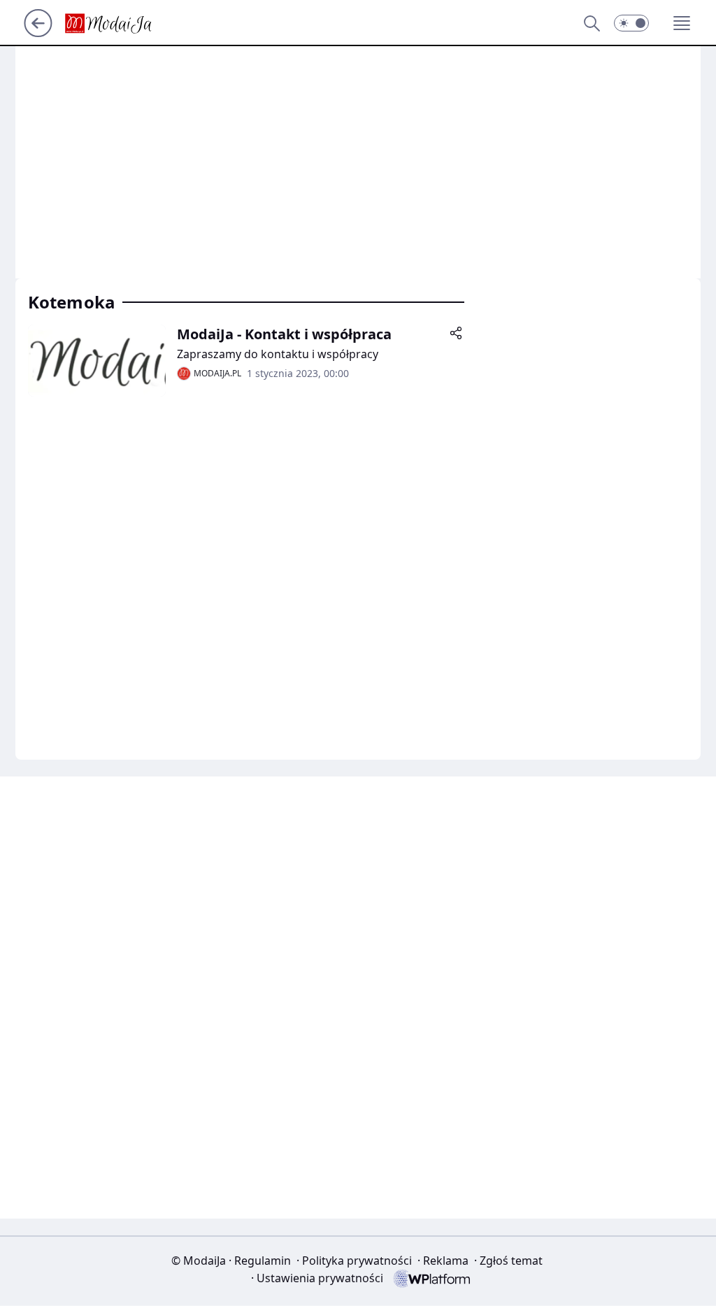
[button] (631, 23)
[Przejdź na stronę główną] (38, 33)
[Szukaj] (591, 23)
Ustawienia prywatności (317, 1278)
